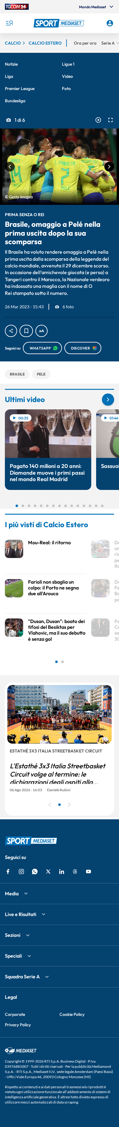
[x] (48, 871)
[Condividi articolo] (11, 331)
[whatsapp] (35, 871)
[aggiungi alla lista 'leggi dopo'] (26, 331)
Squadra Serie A (22, 976)
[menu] (9, 23)
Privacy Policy (18, 1024)
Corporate (15, 1014)
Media (12, 893)
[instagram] (21, 871)
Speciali (13, 956)
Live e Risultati (20, 914)
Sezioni (12, 935)
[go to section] (108, 399)
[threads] (75, 871)
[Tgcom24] (17, 7)
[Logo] (60, 23)
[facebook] (8, 871)
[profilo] (110, 23)
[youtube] (88, 871)
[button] (60, 23)
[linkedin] (62, 871)
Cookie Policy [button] (72, 1014)
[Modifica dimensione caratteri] (41, 331)
